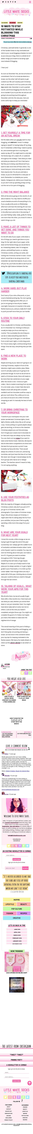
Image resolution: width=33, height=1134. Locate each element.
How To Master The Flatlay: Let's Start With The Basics (16, 720)
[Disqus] (16, 773)
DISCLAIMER (9, 1117)
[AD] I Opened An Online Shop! (16, 973)
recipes (18, 438)
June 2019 (17, 929)
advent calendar (15, 643)
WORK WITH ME (8, 1113)
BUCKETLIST (8, 1111)
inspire (20, 22)
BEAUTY (24, 904)
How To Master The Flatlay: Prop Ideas (24, 698)
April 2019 (17, 932)
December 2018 (17, 944)
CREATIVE (17, 918)
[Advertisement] (16, 1013)
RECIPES (23, 913)
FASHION (9, 913)
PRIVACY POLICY (8, 1120)
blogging (5, 22)
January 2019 (17, 941)
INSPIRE (17, 900)
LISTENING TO (5, 665)
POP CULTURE (16, 909)
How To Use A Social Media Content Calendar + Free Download (9, 699)
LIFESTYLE (10, 904)
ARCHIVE (8, 1115)
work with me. (16, 840)
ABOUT (8, 1106)
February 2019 (17, 938)
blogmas (12, 22)
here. (30, 42)
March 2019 (17, 935)
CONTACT (8, 1109)
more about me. (17, 839)
